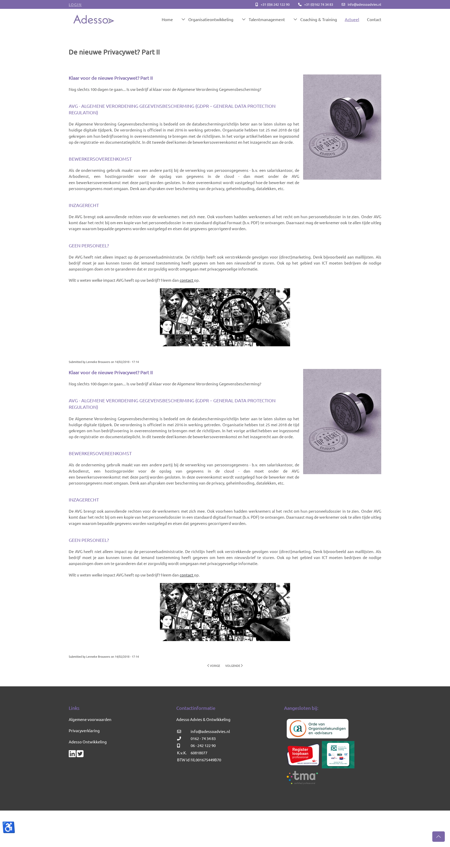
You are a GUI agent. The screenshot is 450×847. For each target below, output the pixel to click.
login (75, 4)
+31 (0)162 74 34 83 (318, 4)
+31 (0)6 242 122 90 (275, 4)
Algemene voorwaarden (90, 719)
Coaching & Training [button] (318, 19)
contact (187, 280)
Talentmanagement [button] (267, 19)
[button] (438, 836)
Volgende (232, 665)
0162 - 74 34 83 (203, 738)
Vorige (215, 665)
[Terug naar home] (94, 19)
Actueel (352, 19)
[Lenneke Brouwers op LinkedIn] (72, 754)
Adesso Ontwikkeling (88, 741)
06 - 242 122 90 (203, 745)
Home (167, 19)
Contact (374, 19)
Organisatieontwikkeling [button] (210, 19)
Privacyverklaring (84, 730)
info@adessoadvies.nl (364, 4)
